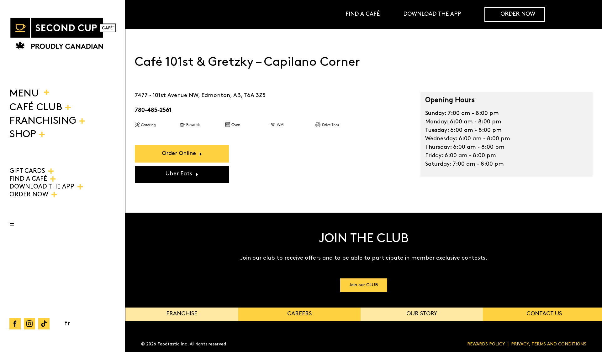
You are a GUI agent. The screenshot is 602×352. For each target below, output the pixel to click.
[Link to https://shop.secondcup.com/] (588, 14)
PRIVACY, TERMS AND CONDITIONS (548, 344)
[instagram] (29, 323)
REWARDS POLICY (486, 344)
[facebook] (15, 323)
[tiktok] (44, 323)
